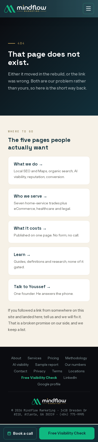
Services (34, 358)
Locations (76, 371)
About (16, 358)
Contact (20, 371)
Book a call (23, 433)
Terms (57, 371)
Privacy (39, 371)
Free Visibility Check (67, 433)
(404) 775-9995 (72, 414)
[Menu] (88, 8)
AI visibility (21, 365)
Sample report (46, 365)
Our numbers (75, 365)
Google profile (49, 384)
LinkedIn (70, 378)
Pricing (53, 358)
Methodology (76, 358)
